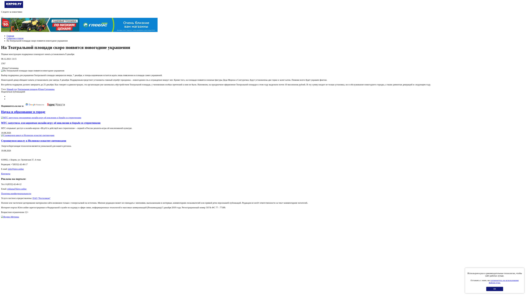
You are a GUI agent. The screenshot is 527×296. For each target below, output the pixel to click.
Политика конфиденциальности (16, 193)
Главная (10, 36)
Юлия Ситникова (46, 89)
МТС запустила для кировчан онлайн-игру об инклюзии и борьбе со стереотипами (50, 122)
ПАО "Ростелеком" (42, 198)
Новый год (12, 89)
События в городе (15, 38)
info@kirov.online (16, 169)
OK (494, 289)
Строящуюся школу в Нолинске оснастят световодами (33, 140)
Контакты (5, 174)
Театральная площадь (28, 89)
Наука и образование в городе (23, 112)
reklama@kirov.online (16, 189)
